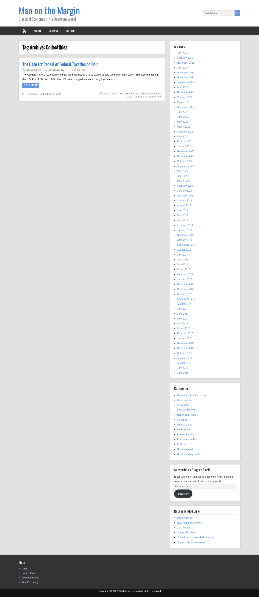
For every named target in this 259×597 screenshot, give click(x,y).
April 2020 (182, 176)
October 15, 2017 (57, 70)
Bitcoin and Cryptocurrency (192, 395)
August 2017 (184, 303)
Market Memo (184, 424)
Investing (182, 419)
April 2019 (182, 220)
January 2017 (184, 338)
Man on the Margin (49, 10)
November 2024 (185, 77)
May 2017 (182, 318)
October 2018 (184, 239)
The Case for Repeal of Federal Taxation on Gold (60, 64)
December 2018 (185, 235)
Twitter (70, 31)
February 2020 (185, 185)
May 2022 (182, 121)
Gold (129, 96)
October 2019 (184, 200)
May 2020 (182, 171)
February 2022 (185, 131)
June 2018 (182, 259)
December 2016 (185, 343)
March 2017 (183, 328)
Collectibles (153, 93)
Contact (53, 31)
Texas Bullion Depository (147, 96)
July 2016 (182, 367)
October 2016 (184, 353)
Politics (181, 444)
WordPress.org (30, 582)
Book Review (184, 400)
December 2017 (185, 284)
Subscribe (183, 493)
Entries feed (28, 573)
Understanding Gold (50, 94)
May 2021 (182, 136)
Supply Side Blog (186, 532)
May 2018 (182, 264)
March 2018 (183, 269)
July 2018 (182, 254)
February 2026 (185, 57)
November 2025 (185, 62)
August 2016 (184, 363)
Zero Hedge (183, 527)
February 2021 (185, 141)
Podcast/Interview (187, 439)
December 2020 (185, 151)
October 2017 (184, 294)
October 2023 (184, 97)
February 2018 (185, 274)
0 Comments (78, 70)
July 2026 (182, 52)
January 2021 (184, 146)
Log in (25, 568)
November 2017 (185, 289)
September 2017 (186, 299)
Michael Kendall (33, 70)
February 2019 (185, 225)
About (37, 31)
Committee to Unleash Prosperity (195, 537)
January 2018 (184, 279)
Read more (31, 85)
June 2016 (182, 372)
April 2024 (182, 87)
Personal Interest (186, 434)
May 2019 (182, 215)
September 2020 (186, 166)
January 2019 (184, 230)
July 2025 (182, 67)
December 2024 (185, 72)
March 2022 (183, 126)
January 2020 (184, 190)
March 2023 (183, 102)
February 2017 (185, 333)
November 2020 (185, 156)
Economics (32, 94)
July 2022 (182, 112)
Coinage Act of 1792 (135, 93)
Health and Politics (187, 414)
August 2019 (184, 205)
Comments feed (30, 577)
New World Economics (189, 522)
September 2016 (186, 358)
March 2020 (183, 180)
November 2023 (185, 92)
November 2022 (185, 107)
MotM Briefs (184, 429)
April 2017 (182, 323)
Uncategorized (185, 449)
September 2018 (186, 244)
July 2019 (182, 210)
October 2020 (184, 161)
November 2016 (185, 348)
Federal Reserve (186, 409)
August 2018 (184, 249)
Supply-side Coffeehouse (191, 542)
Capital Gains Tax (112, 93)
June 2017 (182, 313)
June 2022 (182, 116)
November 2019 (185, 195)
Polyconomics (185, 517)
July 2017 (182, 308)
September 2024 (186, 82)
